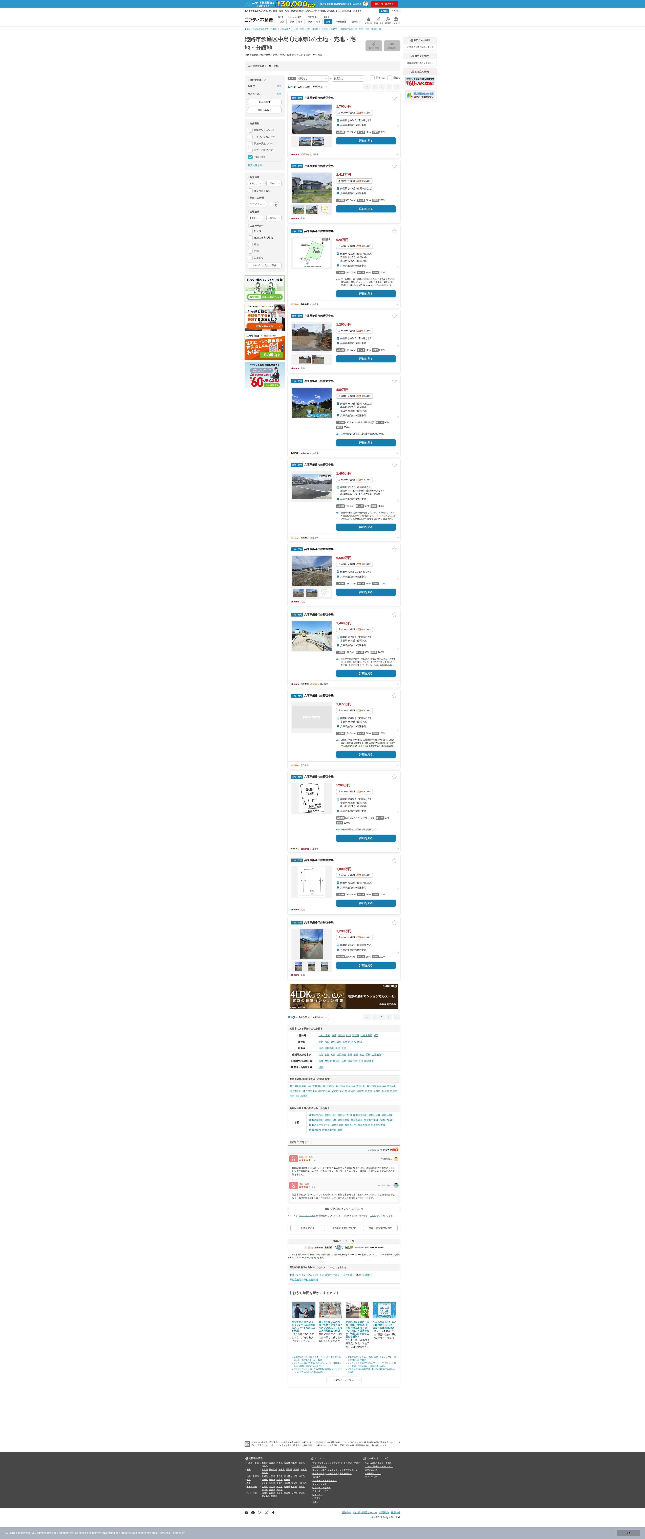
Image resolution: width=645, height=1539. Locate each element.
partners (68, 1532)
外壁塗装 (316, 1498)
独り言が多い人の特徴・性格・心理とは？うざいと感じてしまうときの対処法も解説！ (330, 1326)
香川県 (265, 1489)
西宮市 (351, 1091)
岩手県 (279, 1463)
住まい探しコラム (320, 1491)
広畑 (343, 1061)
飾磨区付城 (344, 1120)
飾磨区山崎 (315, 1129)
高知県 (279, 1489)
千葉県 (289, 1469)
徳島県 (302, 1486)
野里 (333, 1041)
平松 (360, 1061)
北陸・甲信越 (253, 1476)
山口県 (294, 1486)
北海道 (265, 1463)
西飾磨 (328, 1061)
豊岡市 (393, 1091)
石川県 (294, 1476)
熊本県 (287, 1493)
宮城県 (287, 1463)
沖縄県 (274, 1496)
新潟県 (265, 1476)
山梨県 (272, 1476)
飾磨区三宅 (351, 1124)
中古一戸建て (348, 1274)
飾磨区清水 (330, 1115)
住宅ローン (317, 1495)
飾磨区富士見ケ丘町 (319, 1124)
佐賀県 (272, 1493)
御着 (334, 1035)
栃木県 (304, 1469)
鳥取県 (279, 1486)
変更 (279, 86)
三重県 (287, 1479)
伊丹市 (376, 1091)
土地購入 (316, 1477)
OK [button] (628, 1533)
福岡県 (265, 1493)
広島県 (265, 1486)
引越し (315, 1502)
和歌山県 (303, 1483)
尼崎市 (334, 1091)
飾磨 (356, 1054)
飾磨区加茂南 (316, 1115)
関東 (249, 1469)
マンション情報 (319, 1484)
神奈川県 (273, 1469)
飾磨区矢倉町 (378, 1124)
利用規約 (384, 1512)
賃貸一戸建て (354, 1463)
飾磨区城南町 (360, 1115)
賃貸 (314, 1463)
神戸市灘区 (329, 1086)
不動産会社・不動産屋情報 (304, 1279)
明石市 (343, 1091)
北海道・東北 (253, 1463)
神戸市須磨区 (374, 1086)
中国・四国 (252, 1486)
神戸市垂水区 (389, 1086)
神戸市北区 (296, 1091)
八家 (333, 1054)
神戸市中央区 (310, 1091)
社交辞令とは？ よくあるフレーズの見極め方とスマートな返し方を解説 (303, 1326)
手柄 (368, 1054)
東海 (249, 1479)
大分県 (294, 1493)
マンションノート (307, 1215)
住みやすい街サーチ (321, 1487)
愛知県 (265, 1479)
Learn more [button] (178, 1532)
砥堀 (339, 1041)
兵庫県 (272, 1483)
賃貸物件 (367, 1274)
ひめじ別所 (324, 1035)
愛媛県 (272, 1489)
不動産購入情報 (319, 1466)
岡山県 (272, 1486)
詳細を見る (366, 140)
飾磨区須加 (374, 1115)
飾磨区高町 (388, 1115)
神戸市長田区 (359, 1086)
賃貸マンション (324, 1463)
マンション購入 (319, 1470)
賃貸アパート (340, 1463)
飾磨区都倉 (357, 1120)
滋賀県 (287, 1483)
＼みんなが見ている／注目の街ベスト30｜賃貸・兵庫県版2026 (384, 1325)
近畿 (249, 1483)
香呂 (353, 1041)
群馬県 (265, 1472)
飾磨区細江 (337, 1124)
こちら (373, 1215)
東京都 (265, 1469)
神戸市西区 (324, 1091)
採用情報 (395, 1512)
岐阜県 (272, 1479)
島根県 (287, 1486)
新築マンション (298, 1274)
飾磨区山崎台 (329, 1129)
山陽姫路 (376, 1054)
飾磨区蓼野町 (316, 1120)
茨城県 (296, 1469)
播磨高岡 (329, 1048)
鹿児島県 (266, 1496)
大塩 (321, 1054)
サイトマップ (371, 1477)
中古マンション (316, 1274)
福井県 (302, 1476)
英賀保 (355, 1035)
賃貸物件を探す (256, 165)
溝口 (359, 1041)
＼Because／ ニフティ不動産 (378, 1463)
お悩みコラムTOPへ (344, 1380)
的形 (327, 1054)
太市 (343, 1048)
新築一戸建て (332, 1274)
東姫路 (341, 1035)
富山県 (287, 1476)
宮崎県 (302, 1493)
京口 (327, 1041)
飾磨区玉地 (330, 1120)
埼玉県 (281, 1469)
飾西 (340, 1129)
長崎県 (279, 1493)
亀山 (362, 1054)
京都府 (279, 1483)
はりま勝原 (366, 1035)
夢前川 (336, 1061)
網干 (376, 1035)
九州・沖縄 (252, 1493)
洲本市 (360, 1091)
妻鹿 (350, 1054)
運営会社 (346, 1512)
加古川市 (294, 1096)
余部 (337, 1048)
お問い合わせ (371, 1470)
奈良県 (294, 1483)
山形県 (302, 1463)
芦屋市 (368, 1091)
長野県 (279, 1476)
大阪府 (265, 1483)
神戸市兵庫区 (343, 1086)
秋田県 (294, 1463)
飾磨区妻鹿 (364, 1124)
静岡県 (279, 1479)
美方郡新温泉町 (298, 1086)
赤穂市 (304, 1096)
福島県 (265, 1466)
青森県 (272, 1463)
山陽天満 (352, 1061)
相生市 (385, 1091)
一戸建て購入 (318, 1473)
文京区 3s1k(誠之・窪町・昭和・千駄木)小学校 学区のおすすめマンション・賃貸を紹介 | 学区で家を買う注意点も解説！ (357, 1329)
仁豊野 (346, 1041)
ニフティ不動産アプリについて (379, 1466)
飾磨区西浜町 (386, 1120)
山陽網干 (369, 1061)
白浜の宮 (341, 1054)
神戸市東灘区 (315, 1086)
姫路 (348, 1035)
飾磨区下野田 (345, 1115)
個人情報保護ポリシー (365, 1512)
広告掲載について (373, 1473)
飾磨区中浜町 (371, 1120)
